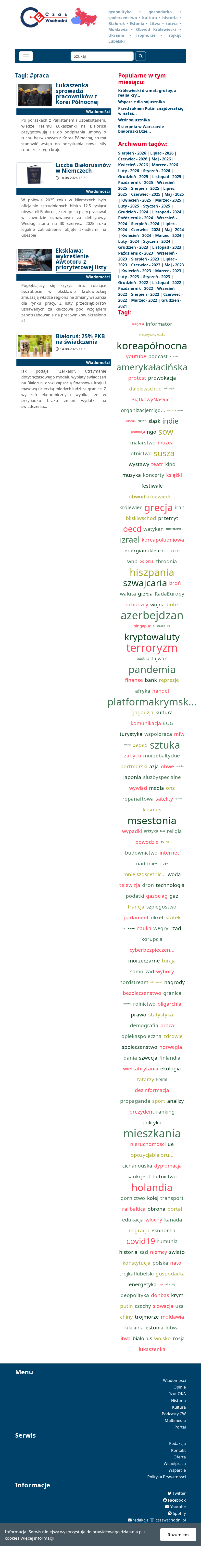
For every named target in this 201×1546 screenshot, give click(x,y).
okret (157, 917)
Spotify (179, 1513)
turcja (169, 960)
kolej (152, 1198)
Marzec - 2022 (144, 300)
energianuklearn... (147, 550)
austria (143, 658)
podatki (135, 895)
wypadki (132, 831)
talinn (167, 1284)
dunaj (170, 410)
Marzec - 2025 (168, 200)
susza (164, 453)
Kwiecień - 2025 (136, 200)
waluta (128, 593)
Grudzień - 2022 (133, 282)
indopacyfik (169, 388)
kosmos (152, 809)
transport (172, 1198)
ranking (165, 1111)
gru (162, 841)
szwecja (148, 1057)
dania (130, 1057)
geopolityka (135, 1295)
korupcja (152, 938)
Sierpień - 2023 (145, 259)
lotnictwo (140, 453)
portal (174, 1208)
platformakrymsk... (152, 701)
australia (159, 626)
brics (142, 421)
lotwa (172, 1327)
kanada (173, 1219)
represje (169, 679)
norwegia (170, 1046)
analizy (175, 1100)
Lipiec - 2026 (162, 153)
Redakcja (177, 1443)
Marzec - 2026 (165, 165)
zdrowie (173, 1036)
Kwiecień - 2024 (136, 235)
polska (160, 1262)
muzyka (131, 474)
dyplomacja (168, 1165)
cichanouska (137, 1165)
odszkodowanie (173, 528)
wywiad (138, 787)
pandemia (152, 669)
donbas (160, 1295)
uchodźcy (137, 604)
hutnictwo (164, 1176)
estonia (154, 1327)
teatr (157, 464)
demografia (144, 1025)
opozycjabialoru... (152, 1154)
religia (174, 831)
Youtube (178, 1506)
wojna (157, 604)
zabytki (132, 755)
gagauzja (142, 712)
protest (137, 377)
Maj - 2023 (174, 265)
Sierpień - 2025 (145, 188)
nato (175, 1262)
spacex (178, 798)
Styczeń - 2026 (157, 170)
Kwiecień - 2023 (136, 270)
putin (126, 1305)
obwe (167, 766)
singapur (142, 626)
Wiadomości (174, 1380)
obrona (156, 1208)
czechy (143, 1305)
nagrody (174, 982)
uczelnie (129, 928)
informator (159, 323)
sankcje (136, 1176)
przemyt (168, 518)
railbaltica (134, 1208)
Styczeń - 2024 (157, 241)
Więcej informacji (37, 1538)
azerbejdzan (152, 615)
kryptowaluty (152, 636)
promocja (138, 431)
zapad (140, 744)
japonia (132, 777)
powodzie (147, 841)
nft (168, 625)
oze (175, 550)
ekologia (170, 1068)
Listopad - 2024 (167, 212)
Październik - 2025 (136, 182)
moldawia (172, 1316)
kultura (164, 712)
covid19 (140, 1241)
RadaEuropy (169, 593)
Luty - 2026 (129, 170)
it (149, 1176)
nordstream (133, 982)
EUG (168, 723)
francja (136, 906)
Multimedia (175, 1420)
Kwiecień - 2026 (133, 165)
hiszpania (152, 572)
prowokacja (162, 377)
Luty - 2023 (129, 276)
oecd (132, 528)
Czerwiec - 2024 (146, 229)
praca (167, 1025)
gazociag (157, 895)
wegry (160, 928)
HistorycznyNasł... (152, 334)
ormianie (179, 410)
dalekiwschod (145, 388)
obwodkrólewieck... (152, 496)
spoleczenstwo (139, 1046)
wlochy (154, 1219)
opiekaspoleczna (141, 1036)
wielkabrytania (140, 1068)
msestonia (151, 820)
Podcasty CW (174, 1413)
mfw (179, 733)
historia (128, 1251)
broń (175, 582)
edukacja (133, 1219)
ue (171, 1144)
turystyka (131, 733)
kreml (161, 1079)
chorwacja (131, 420)
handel (160, 690)
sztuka (165, 744)
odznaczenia (156, 982)
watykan (153, 528)
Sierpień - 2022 (145, 294)
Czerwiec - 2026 (133, 159)
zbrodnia (166, 561)
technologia (170, 885)
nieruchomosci (148, 1144)
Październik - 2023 (136, 253)
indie (170, 421)
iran (180, 507)
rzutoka (180, 766)
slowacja (163, 1305)
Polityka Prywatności (166, 1477)
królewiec (130, 507)
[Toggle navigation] (26, 56)
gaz (174, 895)
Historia (178, 1400)
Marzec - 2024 (168, 235)
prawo (138, 1014)
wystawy (139, 464)
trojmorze (147, 1316)
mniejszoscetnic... (144, 874)
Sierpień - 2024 (145, 223)
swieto (177, 1251)
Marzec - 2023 (168, 270)
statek (173, 917)
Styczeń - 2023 (157, 276)
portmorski (133, 766)
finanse (134, 679)
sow (165, 431)
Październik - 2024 (136, 218)
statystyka (160, 1014)
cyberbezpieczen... (152, 949)
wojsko (162, 1338)
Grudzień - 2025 (133, 176)
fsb (167, 841)
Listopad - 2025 (167, 176)
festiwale (152, 485)
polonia (146, 561)
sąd (143, 1251)
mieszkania (152, 1133)
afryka (142, 690)
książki (174, 474)
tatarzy (145, 1079)
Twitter (179, 1493)
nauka (144, 928)
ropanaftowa (138, 798)
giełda (145, 593)
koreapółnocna (152, 345)
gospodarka (170, 1273)
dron (148, 885)
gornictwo (133, 1198)
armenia (174, 356)
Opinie (180, 1387)
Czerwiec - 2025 (146, 194)
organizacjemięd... (143, 410)
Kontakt (178, 1450)
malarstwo (143, 442)
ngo (151, 431)
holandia (152, 1187)
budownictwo (141, 852)
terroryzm (152, 647)
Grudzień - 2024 (133, 212)
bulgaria (138, 324)
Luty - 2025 (129, 206)
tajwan (159, 658)
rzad (175, 928)
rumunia (167, 1241)
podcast (158, 356)
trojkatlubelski (136, 1273)
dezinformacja (152, 1090)
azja (154, 766)
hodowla (127, 1003)
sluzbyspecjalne (162, 777)
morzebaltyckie (161, 755)
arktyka (151, 831)
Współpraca (175, 1463)
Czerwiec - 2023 (146, 265)
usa (179, 1305)
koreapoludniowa (163, 539)
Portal (180, 1427)
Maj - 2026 (161, 159)
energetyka (143, 1284)
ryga (161, 1284)
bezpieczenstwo (142, 992)
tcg (173, 1284)
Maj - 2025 (174, 194)
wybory (165, 971)
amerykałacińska (152, 367)
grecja (158, 507)
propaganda (135, 1100)
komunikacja (146, 723)
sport (158, 1100)
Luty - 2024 (129, 241)
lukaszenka (152, 1349)
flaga (162, 831)
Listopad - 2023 (167, 247)
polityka (152, 1122)
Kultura (179, 1407)
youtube (136, 356)
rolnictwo (144, 1003)
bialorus (142, 1338)
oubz (173, 604)
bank (151, 679)
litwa (125, 1338)
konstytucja (137, 1262)
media (156, 787)
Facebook (177, 1500)
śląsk (154, 420)
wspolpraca (158, 733)
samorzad (142, 971)
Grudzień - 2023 (133, 247)
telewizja (129, 885)
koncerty (153, 474)
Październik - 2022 (136, 288)
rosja (179, 1338)
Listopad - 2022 (167, 282)
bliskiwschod (141, 518)
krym (177, 1295)
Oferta (180, 1457)
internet (169, 852)
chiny (126, 1316)
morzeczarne (144, 960)
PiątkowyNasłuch (152, 399)
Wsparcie (177, 1470)
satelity (164, 798)
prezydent (141, 1111)
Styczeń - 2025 (157, 206)
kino (170, 464)
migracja (139, 1230)
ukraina (134, 1327)
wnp (132, 561)
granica (172, 992)
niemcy (158, 1251)
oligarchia (169, 1003)
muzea (166, 442)
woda (174, 874)
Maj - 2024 (174, 229)
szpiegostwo (161, 906)
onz (170, 787)
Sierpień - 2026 (132, 153)
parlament (136, 917)
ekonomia (163, 1230)
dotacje (127, 744)
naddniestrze (152, 863)
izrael (130, 539)
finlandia (169, 1057)
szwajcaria (145, 582)
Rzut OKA (177, 1393)
